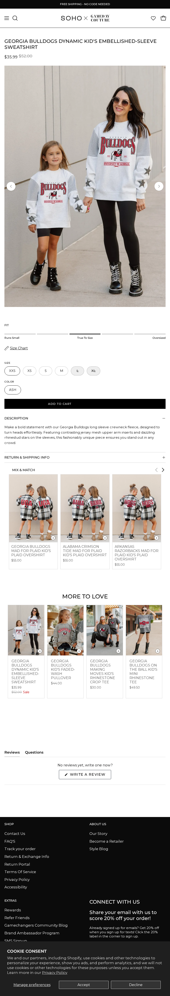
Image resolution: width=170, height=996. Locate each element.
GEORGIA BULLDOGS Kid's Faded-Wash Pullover (63, 669)
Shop (9, 824)
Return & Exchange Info (26, 856)
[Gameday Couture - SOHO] (85, 18)
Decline (136, 985)
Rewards (12, 910)
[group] (85, 4)
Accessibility (15, 887)
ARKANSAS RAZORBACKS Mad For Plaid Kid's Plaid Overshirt (136, 553)
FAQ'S (9, 841)
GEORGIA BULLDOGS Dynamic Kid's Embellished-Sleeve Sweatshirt (25, 671)
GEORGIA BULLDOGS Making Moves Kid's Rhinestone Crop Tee (102, 671)
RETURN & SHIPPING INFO (27, 457)
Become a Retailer (106, 841)
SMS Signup (15, 940)
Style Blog (98, 849)
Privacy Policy (54, 972)
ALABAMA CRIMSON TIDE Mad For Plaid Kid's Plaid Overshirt (85, 551)
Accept (83, 985)
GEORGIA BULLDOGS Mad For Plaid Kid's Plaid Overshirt (31, 551)
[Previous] (11, 186)
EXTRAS (10, 901)
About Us (97, 824)
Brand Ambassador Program (32, 933)
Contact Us (14, 833)
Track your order (20, 849)
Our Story (98, 833)
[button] (15, 18)
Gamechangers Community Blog (36, 925)
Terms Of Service (20, 872)
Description (16, 418)
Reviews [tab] (12, 753)
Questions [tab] (34, 753)
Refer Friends (17, 917)
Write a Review (90, 775)
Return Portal (17, 864)
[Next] (159, 186)
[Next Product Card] (163, 469)
